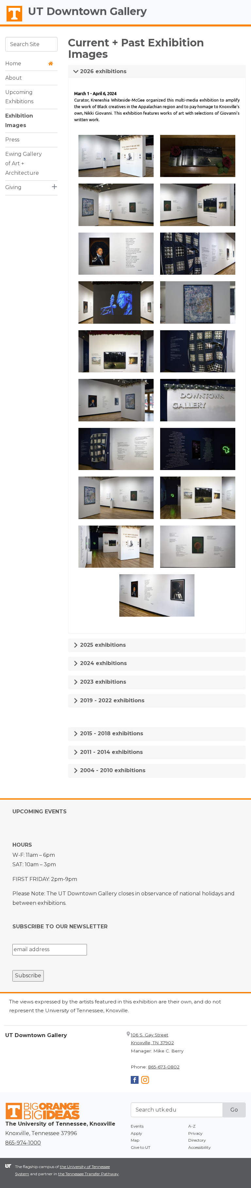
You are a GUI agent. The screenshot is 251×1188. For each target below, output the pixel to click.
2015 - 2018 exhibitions (110, 733)
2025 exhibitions (102, 645)
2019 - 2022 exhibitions (111, 700)
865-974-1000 (23, 1143)
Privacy (195, 1133)
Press (12, 140)
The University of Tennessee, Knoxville (11, 21)
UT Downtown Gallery (87, 11)
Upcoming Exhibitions (19, 97)
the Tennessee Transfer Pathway (88, 1173)
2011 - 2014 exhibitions (110, 752)
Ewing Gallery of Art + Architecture (23, 163)
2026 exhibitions (102, 71)
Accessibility (199, 1147)
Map (135, 1140)
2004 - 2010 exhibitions (111, 770)
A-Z (191, 1126)
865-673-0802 (163, 1066)
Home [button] (13, 63)
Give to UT (140, 1147)
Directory (197, 1140)
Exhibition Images (19, 120)
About (13, 78)
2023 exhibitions (102, 682)
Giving (13, 187)
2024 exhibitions (102, 663)
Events (137, 1126)
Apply (136, 1133)
